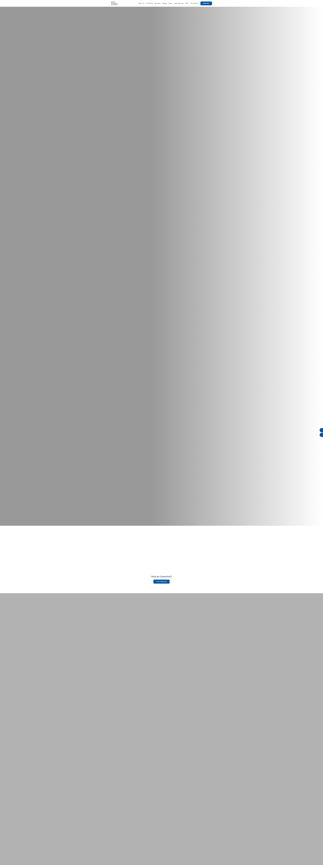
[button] (206, 3)
